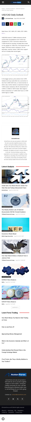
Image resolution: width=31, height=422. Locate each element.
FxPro (3, 282)
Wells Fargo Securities (7, 236)
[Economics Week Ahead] (15, 225)
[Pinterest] (11, 24)
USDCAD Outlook (20, 8)
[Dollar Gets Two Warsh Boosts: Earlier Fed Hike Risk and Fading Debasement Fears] (15, 176)
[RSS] (17, 399)
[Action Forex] (15, 2)
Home (3, 8)
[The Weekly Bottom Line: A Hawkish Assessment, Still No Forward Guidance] (15, 201)
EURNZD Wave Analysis (9, 280)
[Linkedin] (19, 24)
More (3, 33)
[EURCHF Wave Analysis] (15, 293)
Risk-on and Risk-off (8, 327)
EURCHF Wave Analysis (9, 302)
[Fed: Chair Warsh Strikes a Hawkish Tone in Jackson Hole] (15, 247)
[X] (7, 24)
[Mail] (13, 399)
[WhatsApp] (15, 24)
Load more (15, 307)
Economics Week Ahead (9, 234)
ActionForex (9, 18)
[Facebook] (3, 24)
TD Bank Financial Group (8, 214)
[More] (23, 24)
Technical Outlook (10, 8)
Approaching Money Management (12, 334)
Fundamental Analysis (7, 206)
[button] (3, 419)
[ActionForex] (3, 18)
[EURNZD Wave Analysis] (15, 271)
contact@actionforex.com (19, 394)
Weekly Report (5, 182)
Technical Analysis (6, 276)
